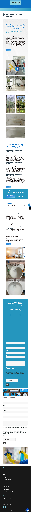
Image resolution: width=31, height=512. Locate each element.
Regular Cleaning (6, 486)
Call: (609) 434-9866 (15, 314)
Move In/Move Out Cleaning (8, 491)
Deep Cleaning (5, 487)
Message (5, 419)
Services (4, 474)
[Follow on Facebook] (3, 507)
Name (7, 341)
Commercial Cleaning (6, 492)
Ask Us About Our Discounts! (10, 196)
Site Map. (24, 510)
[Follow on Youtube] (5, 507)
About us (4, 472)
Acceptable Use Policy (6, 435)
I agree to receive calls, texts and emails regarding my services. (14, 368)
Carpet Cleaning (6, 489)
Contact (4, 477)
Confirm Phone (8, 355)
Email (7, 345)
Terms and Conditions (7, 479)
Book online (15, 6)
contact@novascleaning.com (8, 498)
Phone (7, 350)
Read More (8, 186)
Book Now (8, 49)
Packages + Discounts (7, 475)
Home (4, 471)
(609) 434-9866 (9, 397)
